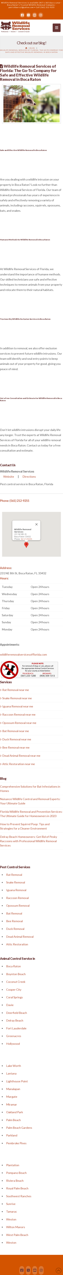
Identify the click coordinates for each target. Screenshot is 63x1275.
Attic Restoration (17, 944)
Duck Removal (15, 928)
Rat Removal (14, 874)
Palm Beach (13, 1120)
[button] (57, 28)
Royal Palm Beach (17, 1188)
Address (5, 568)
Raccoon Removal (17, 898)
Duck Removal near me (16, 739)
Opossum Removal (18, 905)
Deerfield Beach (16, 1012)
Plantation (12, 1165)
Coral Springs (14, 997)
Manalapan (13, 1089)
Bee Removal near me (16, 747)
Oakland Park (14, 1112)
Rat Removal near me (15, 690)
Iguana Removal (16, 890)
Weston (11, 1219)
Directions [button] (29, 476)
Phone (4, 500)
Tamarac (11, 1211)
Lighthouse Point (17, 1081)
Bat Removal (14, 913)
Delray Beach (14, 1020)
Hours (4, 578)
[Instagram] (40, 15)
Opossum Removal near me (19, 723)
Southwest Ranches (18, 1196)
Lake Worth (13, 1065)
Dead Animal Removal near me (21, 755)
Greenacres (13, 1036)
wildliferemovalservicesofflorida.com (23, 654)
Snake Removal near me (17, 698)
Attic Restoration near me (18, 764)
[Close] (36, 524)
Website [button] (8, 476)
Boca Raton (13, 966)
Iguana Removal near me (17, 706)
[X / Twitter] (28, 15)
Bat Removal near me (15, 731)
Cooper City (13, 989)
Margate (11, 1096)
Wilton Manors (15, 1227)
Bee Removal (14, 921)
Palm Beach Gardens (19, 1127)
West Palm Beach (17, 1235)
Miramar (11, 1104)
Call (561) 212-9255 (45, 7)
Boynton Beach (16, 974)
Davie (10, 1005)
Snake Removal (15, 882)
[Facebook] (22, 15)
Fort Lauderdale (16, 1028)
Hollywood (13, 1043)
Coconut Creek (15, 981)
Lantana (11, 1073)
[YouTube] (34, 15)
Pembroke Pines (16, 1143)
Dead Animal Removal (20, 936)
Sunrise (11, 1204)
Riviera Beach (15, 1180)
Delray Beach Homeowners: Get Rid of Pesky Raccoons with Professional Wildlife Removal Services (28, 841)
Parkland (11, 1135)
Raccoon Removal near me (19, 714)
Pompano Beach (16, 1173)
